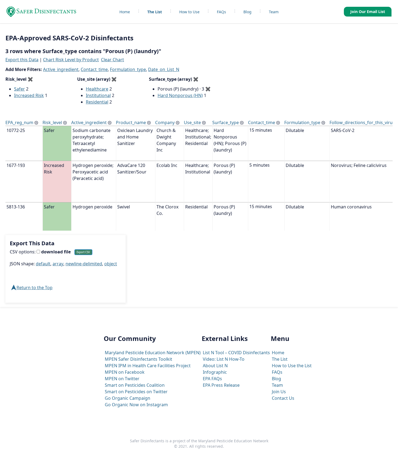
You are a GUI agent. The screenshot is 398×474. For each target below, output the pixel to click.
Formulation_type (128, 69)
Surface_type (225, 122)
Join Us (279, 392)
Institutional (98, 95)
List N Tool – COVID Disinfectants (236, 353)
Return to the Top (35, 288)
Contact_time (94, 69)
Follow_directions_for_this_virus (362, 122)
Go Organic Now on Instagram (136, 405)
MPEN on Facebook (125, 372)
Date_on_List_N (163, 69)
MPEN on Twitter (122, 379)
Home (124, 11)
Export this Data (21, 60)
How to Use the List (292, 366)
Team (274, 11)
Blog (247, 11)
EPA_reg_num (19, 122)
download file (55, 252)
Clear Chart (112, 60)
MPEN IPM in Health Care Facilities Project (148, 366)
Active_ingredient (61, 69)
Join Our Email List (367, 11)
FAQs (221, 11)
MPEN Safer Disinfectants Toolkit (138, 359)
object (110, 264)
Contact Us (283, 398)
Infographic (215, 372)
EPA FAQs (212, 379)
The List (154, 11)
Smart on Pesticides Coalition (135, 385)
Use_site (192, 122)
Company (165, 122)
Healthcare (97, 89)
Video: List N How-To (223, 359)
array (58, 264)
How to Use (189, 11)
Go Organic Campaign (127, 398)
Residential (97, 102)
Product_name (131, 122)
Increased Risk (29, 95)
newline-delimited (84, 264)
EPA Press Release (221, 385)
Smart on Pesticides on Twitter (136, 392)
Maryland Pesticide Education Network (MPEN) (153, 353)
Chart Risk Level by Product (71, 60)
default (43, 264)
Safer (19, 89)
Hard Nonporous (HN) (180, 95)
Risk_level (52, 122)
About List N (215, 366)
